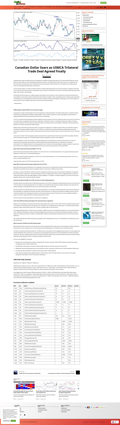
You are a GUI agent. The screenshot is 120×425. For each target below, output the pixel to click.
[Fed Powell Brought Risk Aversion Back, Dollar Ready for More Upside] (24, 386)
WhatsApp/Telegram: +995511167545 (88, 2)
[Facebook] (100, 7)
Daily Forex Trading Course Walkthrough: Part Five (97, 212)
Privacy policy (64, 411)
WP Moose (35, 422)
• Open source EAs (87, 18)
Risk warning (64, 408)
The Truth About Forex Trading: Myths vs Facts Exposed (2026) (96, 200)
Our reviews (59, 6)
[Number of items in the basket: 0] (80, 7)
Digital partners (26, 8)
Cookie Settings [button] (6, 420)
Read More (86, 180)
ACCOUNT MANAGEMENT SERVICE (90, 24)
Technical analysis (42, 408)
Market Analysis (17, 8)
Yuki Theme (24, 422)
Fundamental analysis (42, 409)
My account (103, 2)
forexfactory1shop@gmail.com (73, 2)
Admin (44, 75)
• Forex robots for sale (87, 22)
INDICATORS (85, 26)
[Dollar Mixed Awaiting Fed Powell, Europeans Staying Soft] (69, 386)
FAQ (54, 6)
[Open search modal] (98, 7)
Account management (31, 6)
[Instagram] (102, 7)
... (23, 396)
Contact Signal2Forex (67, 6)
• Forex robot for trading (88, 17)
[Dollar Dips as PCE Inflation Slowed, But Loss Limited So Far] (46, 386)
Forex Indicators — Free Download (44, 6)
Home (15, 6)
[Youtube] (105, 7)
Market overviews (46, 77)
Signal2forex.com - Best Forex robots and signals (92, 44)
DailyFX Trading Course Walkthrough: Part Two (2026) (96, 185)
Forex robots (21, 6)
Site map (40, 411)
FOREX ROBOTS (86, 15)
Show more (86, 133)
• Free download (86, 20)
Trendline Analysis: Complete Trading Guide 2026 (97, 170)
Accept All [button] (13, 420)
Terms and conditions (65, 409)
